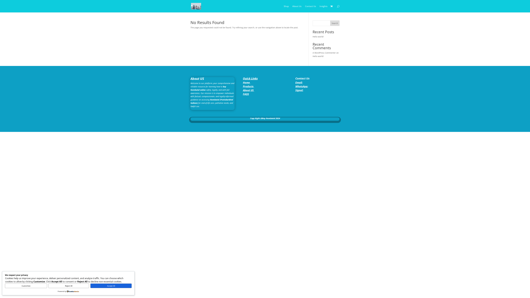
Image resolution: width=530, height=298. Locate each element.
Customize (26, 286)
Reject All (68, 286)
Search (335, 23)
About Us (296, 6)
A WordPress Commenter (324, 52)
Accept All (111, 286)
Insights (323, 6)
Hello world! (318, 36)
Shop (286, 6)
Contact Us (310, 6)
